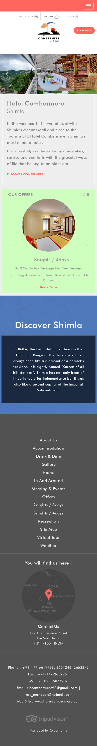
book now (84, 30)
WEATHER (48, 16)
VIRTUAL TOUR (26, 16)
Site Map (48, 529)
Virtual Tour (48, 537)
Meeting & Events (48, 488)
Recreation (48, 520)
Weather (48, 545)
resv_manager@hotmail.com (48, 694)
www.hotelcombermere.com (58, 701)
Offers (48, 496)
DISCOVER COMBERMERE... (26, 174)
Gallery (49, 464)
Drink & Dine (48, 455)
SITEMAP (69, 16)
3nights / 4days (48, 512)
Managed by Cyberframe (48, 730)
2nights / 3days (48, 504)
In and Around (48, 480)
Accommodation (49, 447)
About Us (49, 439)
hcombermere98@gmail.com (53, 687)
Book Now (48, 286)
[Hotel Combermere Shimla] (48, 31)
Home (48, 472)
